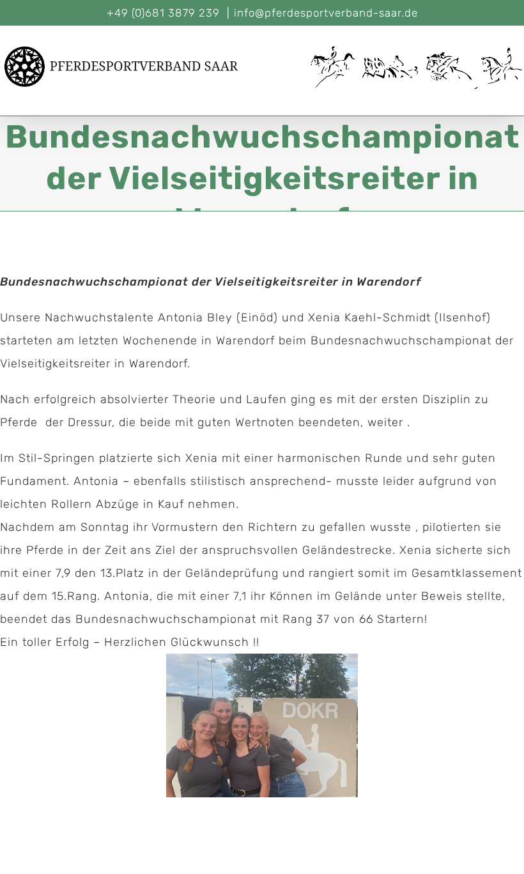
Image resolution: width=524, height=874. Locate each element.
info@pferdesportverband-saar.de (326, 12)
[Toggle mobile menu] (518, 95)
